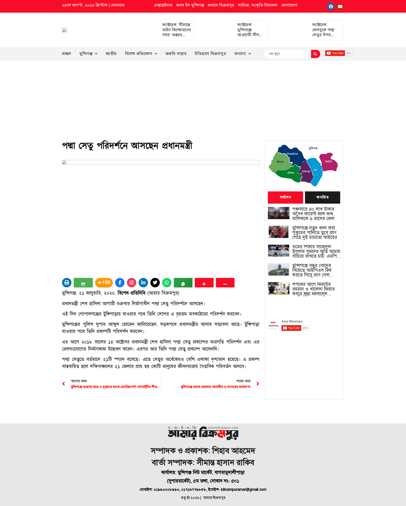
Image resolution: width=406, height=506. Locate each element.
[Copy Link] (183, 282)
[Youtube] (340, 6)
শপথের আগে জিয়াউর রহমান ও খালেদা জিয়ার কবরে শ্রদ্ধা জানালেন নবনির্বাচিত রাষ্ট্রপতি (313, 289)
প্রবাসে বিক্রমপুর (221, 5)
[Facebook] (331, 6)
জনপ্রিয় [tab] (322, 197)
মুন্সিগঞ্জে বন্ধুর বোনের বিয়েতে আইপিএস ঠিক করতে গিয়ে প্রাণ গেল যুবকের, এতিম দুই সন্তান (313, 270)
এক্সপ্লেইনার (163, 5)
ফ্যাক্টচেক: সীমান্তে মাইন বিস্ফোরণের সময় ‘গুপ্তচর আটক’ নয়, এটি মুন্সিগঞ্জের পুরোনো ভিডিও (176, 37)
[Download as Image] (83, 282)
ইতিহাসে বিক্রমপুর (210, 53)
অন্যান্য (240, 53)
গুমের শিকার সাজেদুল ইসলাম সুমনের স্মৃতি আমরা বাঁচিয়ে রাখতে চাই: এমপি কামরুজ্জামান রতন (316, 252)
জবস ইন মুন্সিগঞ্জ (190, 5)
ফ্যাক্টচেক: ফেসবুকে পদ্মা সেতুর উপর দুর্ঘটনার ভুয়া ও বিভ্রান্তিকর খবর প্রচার (324, 37)
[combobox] (287, 54)
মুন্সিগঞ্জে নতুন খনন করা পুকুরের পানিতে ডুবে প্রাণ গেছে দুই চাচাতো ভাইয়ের (314, 233)
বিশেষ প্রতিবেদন (138, 53)
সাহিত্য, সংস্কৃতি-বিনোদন (257, 5)
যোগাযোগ (289, 5)
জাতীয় (111, 53)
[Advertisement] (203, 96)
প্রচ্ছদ (66, 53)
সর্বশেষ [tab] (285, 197)
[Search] (315, 54)
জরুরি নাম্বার (176, 53)
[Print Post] (66, 282)
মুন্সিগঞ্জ (86, 53)
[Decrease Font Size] (225, 282)
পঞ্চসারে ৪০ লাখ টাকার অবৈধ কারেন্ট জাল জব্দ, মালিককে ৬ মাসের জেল (313, 214)
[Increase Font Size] (204, 282)
